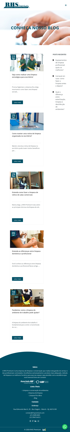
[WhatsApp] (64, 426)
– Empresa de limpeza (35, 393)
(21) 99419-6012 (35, 417)
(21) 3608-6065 (35, 415)
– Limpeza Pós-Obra (35, 395)
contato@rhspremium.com (35, 413)
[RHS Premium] (17, 5)
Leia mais (17, 102)
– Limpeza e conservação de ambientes (35, 390)
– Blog (35, 398)
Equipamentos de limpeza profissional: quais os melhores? (61, 65)
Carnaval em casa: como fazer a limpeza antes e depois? (61, 81)
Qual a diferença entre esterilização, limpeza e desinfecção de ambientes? (60, 100)
